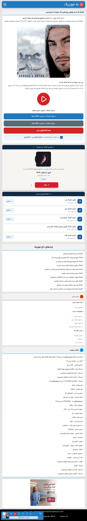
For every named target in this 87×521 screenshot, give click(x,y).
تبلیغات (79, 339)
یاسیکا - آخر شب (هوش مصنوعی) (72, 470)
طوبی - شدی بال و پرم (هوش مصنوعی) (70, 462)
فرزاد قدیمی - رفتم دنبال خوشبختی (71, 433)
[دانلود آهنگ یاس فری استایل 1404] (43, 159)
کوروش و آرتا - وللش (76, 405)
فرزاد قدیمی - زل (77, 413)
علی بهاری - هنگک (77, 389)
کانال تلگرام (78, 336)
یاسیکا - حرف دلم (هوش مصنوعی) (71, 373)
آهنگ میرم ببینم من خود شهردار (72, 273)
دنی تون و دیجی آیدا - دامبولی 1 (72, 425)
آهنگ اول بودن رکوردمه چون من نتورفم (70, 285)
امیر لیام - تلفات (77, 417)
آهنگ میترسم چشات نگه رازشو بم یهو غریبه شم (67, 258)
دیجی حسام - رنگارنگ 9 (75, 429)
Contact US (64, 516)
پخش (45, 185)
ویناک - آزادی (78, 466)
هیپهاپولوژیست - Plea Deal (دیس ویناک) (69, 401)
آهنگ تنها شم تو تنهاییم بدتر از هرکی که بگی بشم (66, 289)
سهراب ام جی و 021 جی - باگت (73, 409)
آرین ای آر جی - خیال (76, 421)
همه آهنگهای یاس (43, 130)
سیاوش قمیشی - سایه (75, 453)
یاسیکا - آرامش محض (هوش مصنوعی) (70, 474)
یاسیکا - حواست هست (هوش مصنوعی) (70, 377)
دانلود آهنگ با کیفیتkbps (44, 116)
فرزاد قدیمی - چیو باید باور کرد (73, 397)
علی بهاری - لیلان (77, 385)
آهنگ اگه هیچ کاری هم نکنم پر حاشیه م (69, 261)
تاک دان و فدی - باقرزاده (75, 457)
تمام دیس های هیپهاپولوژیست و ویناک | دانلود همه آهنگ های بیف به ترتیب (58, 357)
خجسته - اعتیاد (78, 437)
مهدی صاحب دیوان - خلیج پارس (72, 445)
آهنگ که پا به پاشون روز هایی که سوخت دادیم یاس (65, 12)
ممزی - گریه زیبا (77, 441)
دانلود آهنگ (78, 316)
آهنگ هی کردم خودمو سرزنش (73, 254)
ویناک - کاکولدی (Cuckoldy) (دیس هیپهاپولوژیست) (66, 381)
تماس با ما (78, 342)
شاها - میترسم (78, 449)
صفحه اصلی (78, 307)
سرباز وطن (27, 85)
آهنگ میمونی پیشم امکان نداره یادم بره (70, 265)
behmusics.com (57, 511)
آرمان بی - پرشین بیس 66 (74, 361)
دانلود (8, 201)
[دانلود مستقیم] (31, 185)
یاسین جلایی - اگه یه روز (75, 365)
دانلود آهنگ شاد (76, 320)
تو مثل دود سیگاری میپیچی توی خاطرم (70, 369)
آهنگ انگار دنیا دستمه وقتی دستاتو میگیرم (68, 281)
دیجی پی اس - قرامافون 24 (74, 393)
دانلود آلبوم (78, 323)
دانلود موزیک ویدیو (75, 327)
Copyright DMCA (49, 516)
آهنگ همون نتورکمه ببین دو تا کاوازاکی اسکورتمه (66, 277)
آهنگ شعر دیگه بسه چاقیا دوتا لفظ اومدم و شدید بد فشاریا (64, 269)
